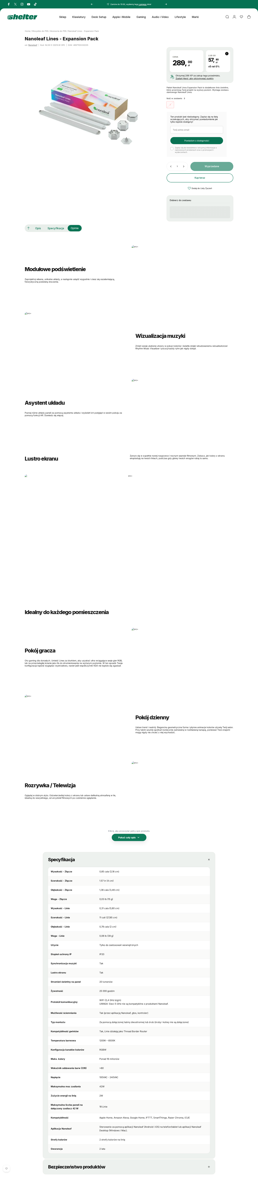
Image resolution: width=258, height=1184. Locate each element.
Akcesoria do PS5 (58, 31)
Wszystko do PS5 (40, 31)
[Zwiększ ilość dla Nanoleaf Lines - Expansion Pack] (184, 166)
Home (27, 31)
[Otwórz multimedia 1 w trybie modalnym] (89, 112)
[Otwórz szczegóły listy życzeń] (241, 17)
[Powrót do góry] (28, 228)
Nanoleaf (32, 45)
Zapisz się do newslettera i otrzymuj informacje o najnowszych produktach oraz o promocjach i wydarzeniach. (196, 150)
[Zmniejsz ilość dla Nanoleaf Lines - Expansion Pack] (170, 166)
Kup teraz (200, 177)
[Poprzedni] (92, 4)
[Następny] (166, 4)
